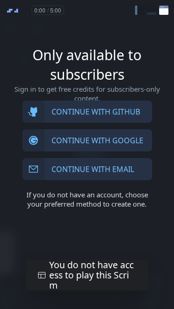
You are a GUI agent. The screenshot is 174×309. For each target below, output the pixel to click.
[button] (139, 10)
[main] (87, 154)
